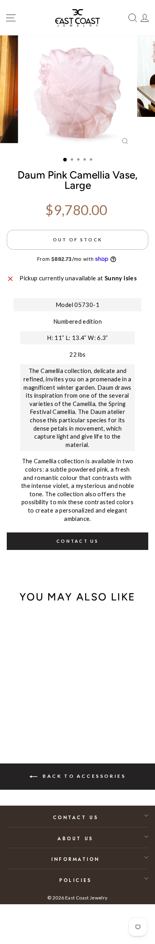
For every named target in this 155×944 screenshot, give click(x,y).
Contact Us (75, 817)
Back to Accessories (83, 776)
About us (75, 838)
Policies (75, 880)
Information (75, 859)
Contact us (77, 541)
